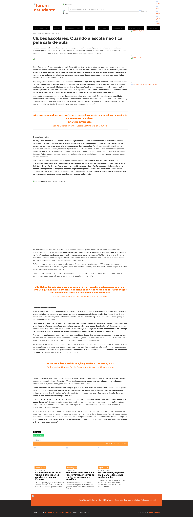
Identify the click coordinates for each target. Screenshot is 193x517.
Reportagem (122, 444)
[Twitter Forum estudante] (157, 13)
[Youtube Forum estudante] (157, 18)
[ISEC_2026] (145, 69)
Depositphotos (154, 512)
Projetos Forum (135, 28)
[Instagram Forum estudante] (157, 3)
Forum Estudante (40, 28)
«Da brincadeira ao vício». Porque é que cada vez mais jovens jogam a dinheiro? (48, 475)
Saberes (89, 28)
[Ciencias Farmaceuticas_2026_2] (145, 96)
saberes (37, 440)
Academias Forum (73, 28)
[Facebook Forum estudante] (157, 8)
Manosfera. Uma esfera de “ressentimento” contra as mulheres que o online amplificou (80, 475)
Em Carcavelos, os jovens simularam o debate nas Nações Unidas (111, 474)
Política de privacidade (149, 500)
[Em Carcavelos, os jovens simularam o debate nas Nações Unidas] (112, 458)
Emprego (102, 28)
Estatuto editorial (97, 500)
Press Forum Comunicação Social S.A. (59, 512)
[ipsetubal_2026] (145, 42)
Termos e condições (132, 500)
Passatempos (152, 28)
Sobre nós (119, 500)
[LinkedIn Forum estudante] (157, 23)
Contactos (109, 500)
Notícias (57, 28)
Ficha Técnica (84, 500)
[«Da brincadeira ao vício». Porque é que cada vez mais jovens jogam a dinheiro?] (49, 458)
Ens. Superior (118, 28)
